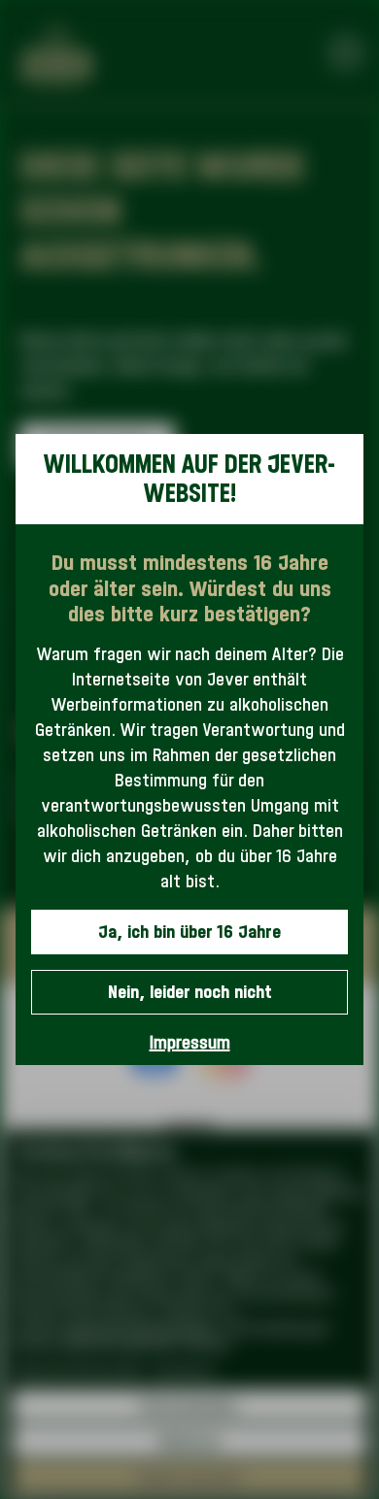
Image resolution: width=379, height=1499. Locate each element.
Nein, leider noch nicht (190, 992)
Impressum (190, 1042)
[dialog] (189, 750)
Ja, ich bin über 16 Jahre (189, 931)
